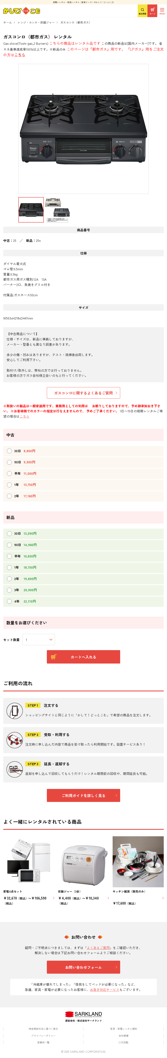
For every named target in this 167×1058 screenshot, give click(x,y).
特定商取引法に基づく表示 (43, 1028)
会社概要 (124, 1035)
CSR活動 (123, 1042)
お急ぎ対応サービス (104, 989)
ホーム (7, 22)
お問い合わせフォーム (83, 967)
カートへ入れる (83, 656)
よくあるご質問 (98, 947)
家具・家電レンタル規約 (123, 1028)
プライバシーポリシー (43, 1035)
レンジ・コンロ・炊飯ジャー (36, 22)
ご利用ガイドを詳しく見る (83, 795)
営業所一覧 (43, 1042)
